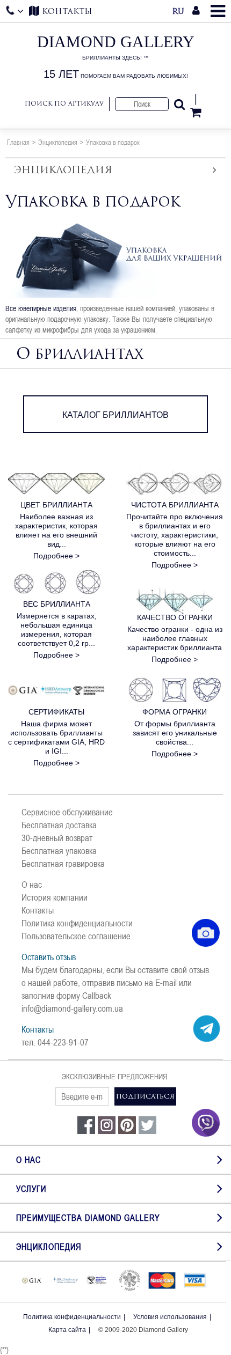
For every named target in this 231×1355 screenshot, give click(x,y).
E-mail (166, 982)
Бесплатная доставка (59, 825)
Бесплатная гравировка (63, 863)
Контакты (37, 910)
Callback (96, 995)
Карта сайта (67, 1330)
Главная (18, 142)
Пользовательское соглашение (76, 936)
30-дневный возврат (56, 837)
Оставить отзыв (48, 957)
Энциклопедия (57, 142)
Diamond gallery (115, 57)
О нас (31, 884)
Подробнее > (56, 555)
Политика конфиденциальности (77, 923)
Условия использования (170, 1317)
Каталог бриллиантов (115, 414)
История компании (54, 897)
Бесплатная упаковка (59, 850)
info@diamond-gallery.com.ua (72, 1008)
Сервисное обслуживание (67, 812)
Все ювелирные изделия (40, 308)
